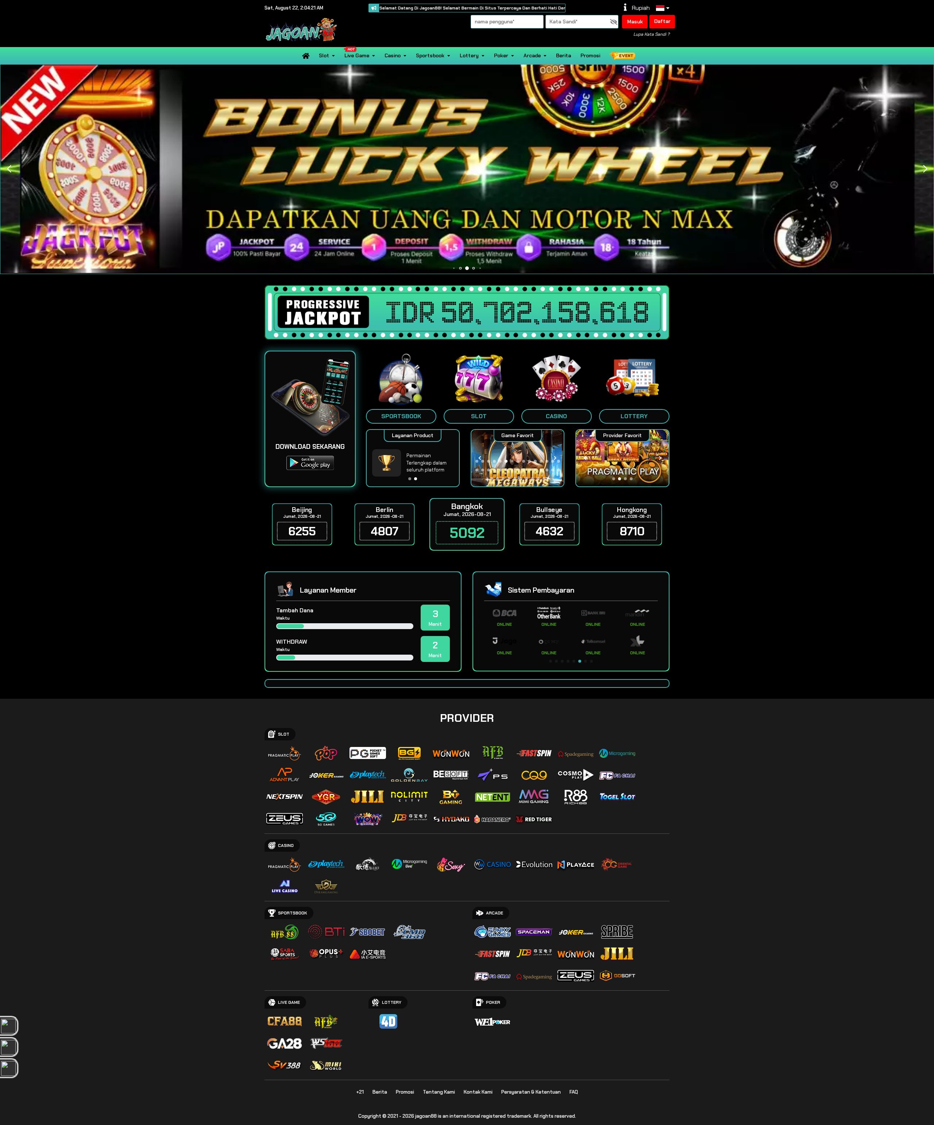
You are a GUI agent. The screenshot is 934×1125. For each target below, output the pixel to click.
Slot (324, 55)
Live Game (356, 55)
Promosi (590, 55)
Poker (501, 55)
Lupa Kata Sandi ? (651, 34)
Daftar (662, 21)
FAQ (574, 1092)
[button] (925, 169)
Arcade (532, 55)
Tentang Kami (439, 1092)
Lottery (469, 55)
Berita (563, 55)
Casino (393, 55)
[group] (622, 458)
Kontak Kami (478, 1092)
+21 (360, 1092)
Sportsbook (430, 55)
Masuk (635, 21)
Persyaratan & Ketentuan (531, 1092)
